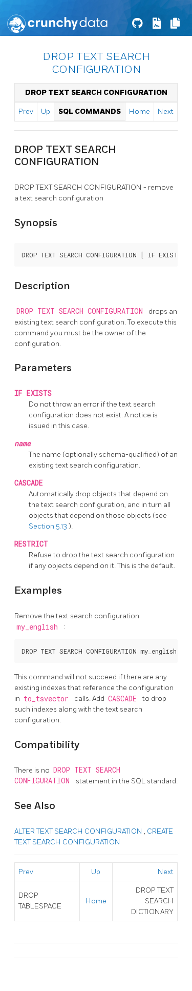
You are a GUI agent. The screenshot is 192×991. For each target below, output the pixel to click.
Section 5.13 (49, 526)
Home (139, 111)
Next (166, 111)
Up (45, 111)
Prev (25, 111)
